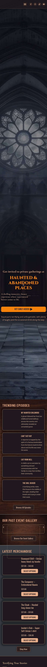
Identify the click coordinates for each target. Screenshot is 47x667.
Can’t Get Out (26, 436)
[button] (25, 4)
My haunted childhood (30, 412)
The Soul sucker (29, 483)
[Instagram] (35, 4)
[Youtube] (43, 4)
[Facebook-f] (30, 4)
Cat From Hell (26, 459)
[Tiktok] (39, 4)
